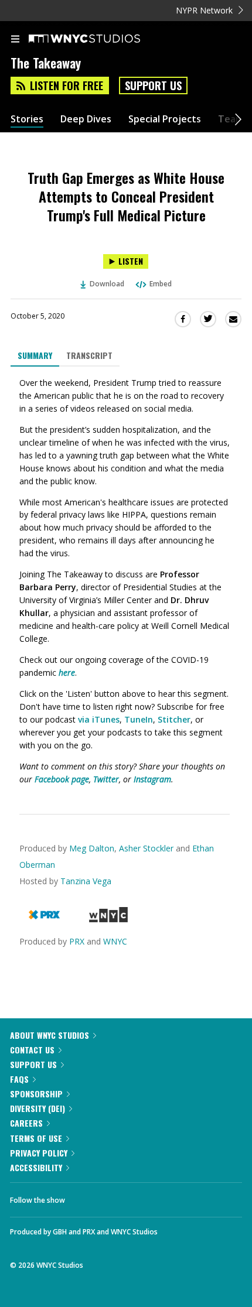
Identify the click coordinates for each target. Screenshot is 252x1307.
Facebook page (62, 779)
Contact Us (32, 1049)
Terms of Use (36, 1138)
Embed (160, 284)
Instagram (152, 779)
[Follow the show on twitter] (118, 1197)
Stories (27, 119)
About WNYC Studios (49, 1035)
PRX (76, 941)
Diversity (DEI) (37, 1108)
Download (107, 284)
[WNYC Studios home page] (99, 39)
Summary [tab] (35, 355)
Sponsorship (36, 1093)
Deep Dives (85, 119)
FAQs (19, 1079)
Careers (26, 1123)
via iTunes (99, 719)
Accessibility (36, 1167)
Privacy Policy (38, 1153)
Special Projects (164, 119)
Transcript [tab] (89, 355)
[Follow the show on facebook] (85, 1197)
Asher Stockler (146, 848)
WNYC (115, 941)
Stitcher (174, 719)
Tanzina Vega (85, 881)
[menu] (15, 40)
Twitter (106, 779)
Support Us (153, 85)
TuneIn (138, 719)
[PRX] (44, 919)
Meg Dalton (91, 848)
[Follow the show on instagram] (149, 1197)
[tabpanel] (126, 581)
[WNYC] (108, 919)
